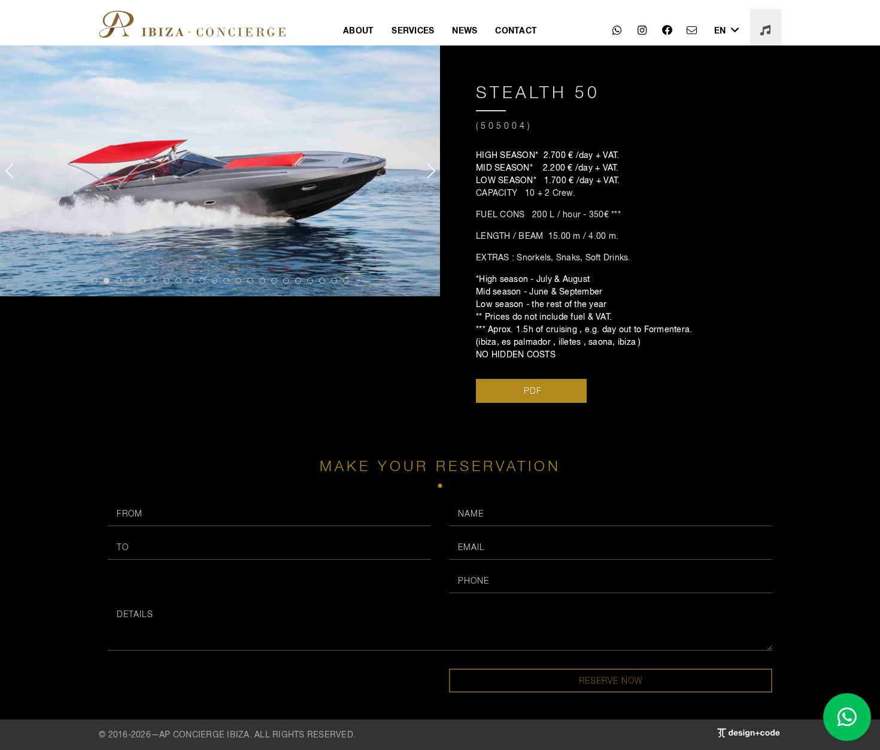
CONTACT (516, 30)
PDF (531, 390)
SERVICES (413, 30)
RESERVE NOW (611, 680)
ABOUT (358, 30)
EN (721, 30)
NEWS (464, 30)
